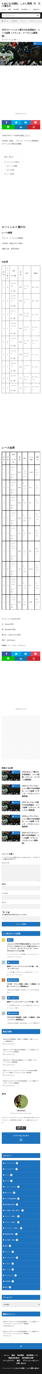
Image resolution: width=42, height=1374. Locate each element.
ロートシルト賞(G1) (12, 162)
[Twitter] (16, 122)
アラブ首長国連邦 (12, 1198)
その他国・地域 (11, 1240)
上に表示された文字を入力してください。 (15, 914)
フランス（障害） (12, 1216)
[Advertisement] (21, 91)
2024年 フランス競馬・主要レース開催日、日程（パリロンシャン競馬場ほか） (23, 985)
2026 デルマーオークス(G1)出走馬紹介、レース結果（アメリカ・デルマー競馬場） (21, 1082)
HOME (6, 21)
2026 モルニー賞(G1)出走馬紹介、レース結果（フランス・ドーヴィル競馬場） (20, 1061)
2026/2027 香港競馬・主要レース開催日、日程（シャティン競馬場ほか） (20, 1040)
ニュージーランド (12, 1187)
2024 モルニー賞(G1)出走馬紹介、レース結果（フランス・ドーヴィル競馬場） (30, 776)
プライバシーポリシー (31, 1360)
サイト (4, 902)
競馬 (9, 9)
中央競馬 (9, 1281)
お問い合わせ (21, 1363)
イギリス (9, 1263)
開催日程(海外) (14, 980)
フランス (23, 21)
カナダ (8, 1181)
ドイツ (8, 1175)
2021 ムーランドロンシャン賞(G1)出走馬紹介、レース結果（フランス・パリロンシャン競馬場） (31, 791)
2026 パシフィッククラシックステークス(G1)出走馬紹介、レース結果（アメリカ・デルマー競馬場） (20, 1071)
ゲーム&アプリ (14, 962)
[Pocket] (35, 122)
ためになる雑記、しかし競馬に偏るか (17, 4)
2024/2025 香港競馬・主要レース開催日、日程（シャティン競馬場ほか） (23, 1018)
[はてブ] (26, 122)
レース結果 (9, 174)
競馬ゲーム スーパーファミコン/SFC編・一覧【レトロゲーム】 (22, 967)
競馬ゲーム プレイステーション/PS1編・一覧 (22, 1002)
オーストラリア (11, 1258)
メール (5, 893)
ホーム (4, 9)
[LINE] (8, 127)
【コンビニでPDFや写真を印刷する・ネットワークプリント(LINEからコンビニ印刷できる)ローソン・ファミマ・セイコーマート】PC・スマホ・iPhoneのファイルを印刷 (23, 947)
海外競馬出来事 (11, 1204)
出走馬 (10, 170)
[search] (38, 15)
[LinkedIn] (21, 127)
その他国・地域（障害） (14, 1210)
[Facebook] (6, 122)
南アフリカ (10, 1193)
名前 (4, 884)
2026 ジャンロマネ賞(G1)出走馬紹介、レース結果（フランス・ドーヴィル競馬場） (21, 1051)
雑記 (11, 940)
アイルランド (11, 1275)
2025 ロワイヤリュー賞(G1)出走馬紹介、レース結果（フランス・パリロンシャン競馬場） (31, 838)
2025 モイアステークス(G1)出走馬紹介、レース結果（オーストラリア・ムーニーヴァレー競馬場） (21, 1323)
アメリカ (9, 1269)
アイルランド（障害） (13, 1228)
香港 (8, 1246)
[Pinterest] (33, 127)
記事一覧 (20, 1128)
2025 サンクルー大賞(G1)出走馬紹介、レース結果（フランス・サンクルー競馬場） (31, 806)
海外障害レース (26, 9)
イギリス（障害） (12, 1222)
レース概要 (12, 166)
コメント (5, 863)
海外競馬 (16, 9)
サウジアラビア (11, 1163)
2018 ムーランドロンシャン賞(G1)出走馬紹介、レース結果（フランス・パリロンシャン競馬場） (31, 821)
